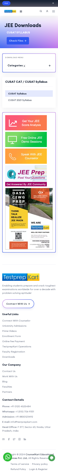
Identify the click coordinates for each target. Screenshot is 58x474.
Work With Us (9, 376)
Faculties (7, 386)
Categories (16, 65)
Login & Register (38, 469)
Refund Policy (18, 469)
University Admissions (14, 325)
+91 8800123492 (24, 416)
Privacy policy (40, 463)
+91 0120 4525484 (21, 406)
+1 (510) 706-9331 (24, 411)
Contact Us (8, 371)
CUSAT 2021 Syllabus (20, 100)
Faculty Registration (13, 351)
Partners (7, 391)
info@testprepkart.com (24, 421)
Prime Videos (9, 330)
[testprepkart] (47, 11)
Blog (4, 381)
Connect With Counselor (16, 320)
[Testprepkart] (29, 277)
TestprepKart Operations (16, 346)
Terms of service (19, 463)
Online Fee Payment (13, 341)
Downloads (8, 356)
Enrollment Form (11, 336)
